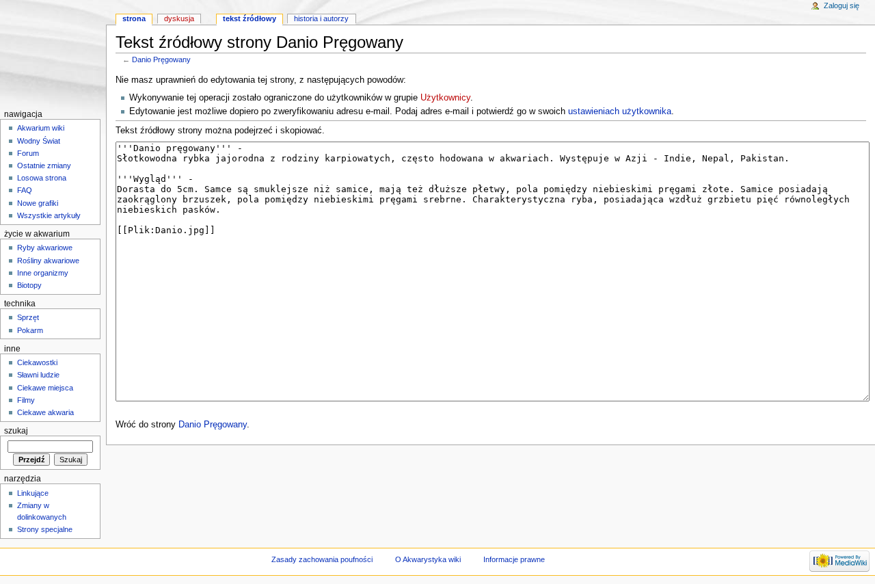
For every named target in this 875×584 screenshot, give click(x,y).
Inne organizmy (42, 273)
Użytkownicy (445, 98)
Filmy (26, 400)
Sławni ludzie (38, 375)
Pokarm (30, 330)
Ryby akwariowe (44, 247)
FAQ (24, 190)
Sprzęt (28, 317)
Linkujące (33, 493)
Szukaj (16, 431)
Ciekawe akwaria (45, 412)
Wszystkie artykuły (49, 215)
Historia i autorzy (321, 18)
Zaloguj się (841, 5)
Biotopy (29, 285)
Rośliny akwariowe (48, 260)
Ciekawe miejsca (45, 388)
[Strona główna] (53, 53)
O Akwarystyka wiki (428, 559)
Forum (28, 153)
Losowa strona (41, 178)
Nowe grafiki (37, 203)
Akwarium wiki (40, 128)
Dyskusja (179, 18)
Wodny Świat (38, 141)
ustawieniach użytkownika (619, 111)
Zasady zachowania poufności (322, 559)
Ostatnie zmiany (44, 165)
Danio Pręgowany (161, 59)
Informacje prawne (514, 559)
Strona (134, 18)
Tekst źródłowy (249, 18)
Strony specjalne (44, 529)
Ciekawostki (37, 362)
